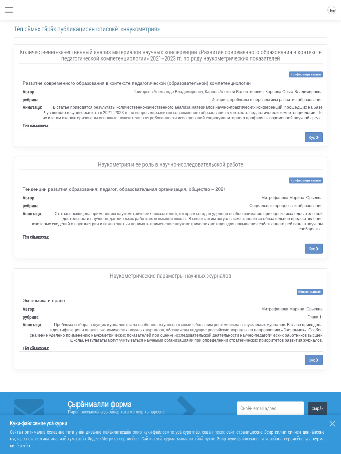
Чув (331, 10)
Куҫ (312, 137)
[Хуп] (332, 423)
